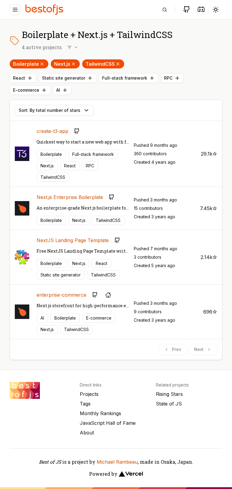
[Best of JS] (45, 9)
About (87, 433)
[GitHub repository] (77, 131)
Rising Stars (169, 394)
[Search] (164, 9)
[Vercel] (131, 474)
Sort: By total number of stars (49, 110)
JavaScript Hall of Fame (108, 423)
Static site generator (63, 77)
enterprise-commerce (61, 295)
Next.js (62, 64)
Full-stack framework (124, 77)
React (19, 77)
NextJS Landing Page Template (73, 240)
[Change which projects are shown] (73, 47)
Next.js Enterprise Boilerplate (70, 197)
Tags (85, 404)
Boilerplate (26, 64)
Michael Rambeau (117, 462)
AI (58, 90)
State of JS (169, 404)
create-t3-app (52, 131)
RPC (168, 77)
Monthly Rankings (100, 413)
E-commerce (26, 90)
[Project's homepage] (108, 294)
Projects (89, 394)
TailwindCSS (100, 64)
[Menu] (15, 9)
